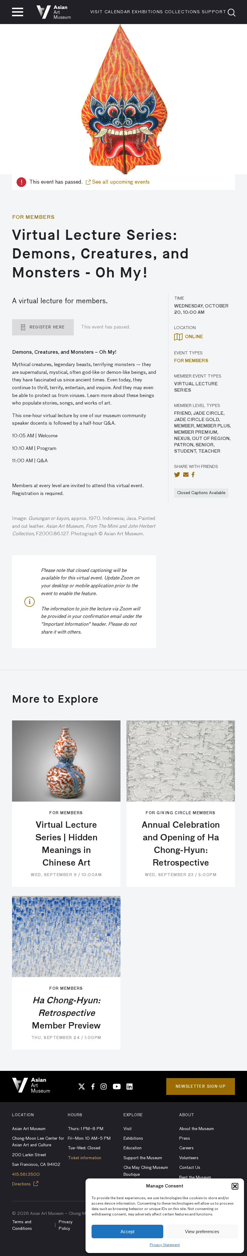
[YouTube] (116, 1086)
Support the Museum (143, 1158)
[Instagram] (104, 1086)
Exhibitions (147, 12)
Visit (96, 12)
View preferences (202, 1231)
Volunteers (189, 1158)
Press (184, 1138)
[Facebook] (93, 1086)
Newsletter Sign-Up (201, 1086)
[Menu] (17, 12)
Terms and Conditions (22, 1225)
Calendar (117, 12)
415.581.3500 (26, 1174)
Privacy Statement (165, 1245)
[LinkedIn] (130, 1086)
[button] (235, 1186)
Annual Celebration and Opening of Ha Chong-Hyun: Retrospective (181, 844)
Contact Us (189, 1168)
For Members (191, 361)
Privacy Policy (66, 1225)
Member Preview (66, 1013)
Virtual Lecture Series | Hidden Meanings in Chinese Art (66, 844)
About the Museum (196, 1129)
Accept (127, 1231)
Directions (22, 1184)
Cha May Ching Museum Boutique (146, 1171)
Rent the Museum (195, 1177)
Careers (186, 1148)
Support (214, 12)
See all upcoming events (120, 182)
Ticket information (84, 1158)
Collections (182, 12)
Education (133, 1148)
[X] (81, 1086)
